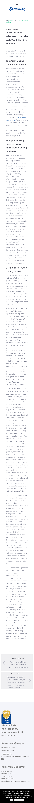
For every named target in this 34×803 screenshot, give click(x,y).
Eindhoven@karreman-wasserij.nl (16, 781)
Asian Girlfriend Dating (17, 21)
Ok (12, 800)
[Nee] (32, 796)
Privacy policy (19, 800)
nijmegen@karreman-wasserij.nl (16, 756)
